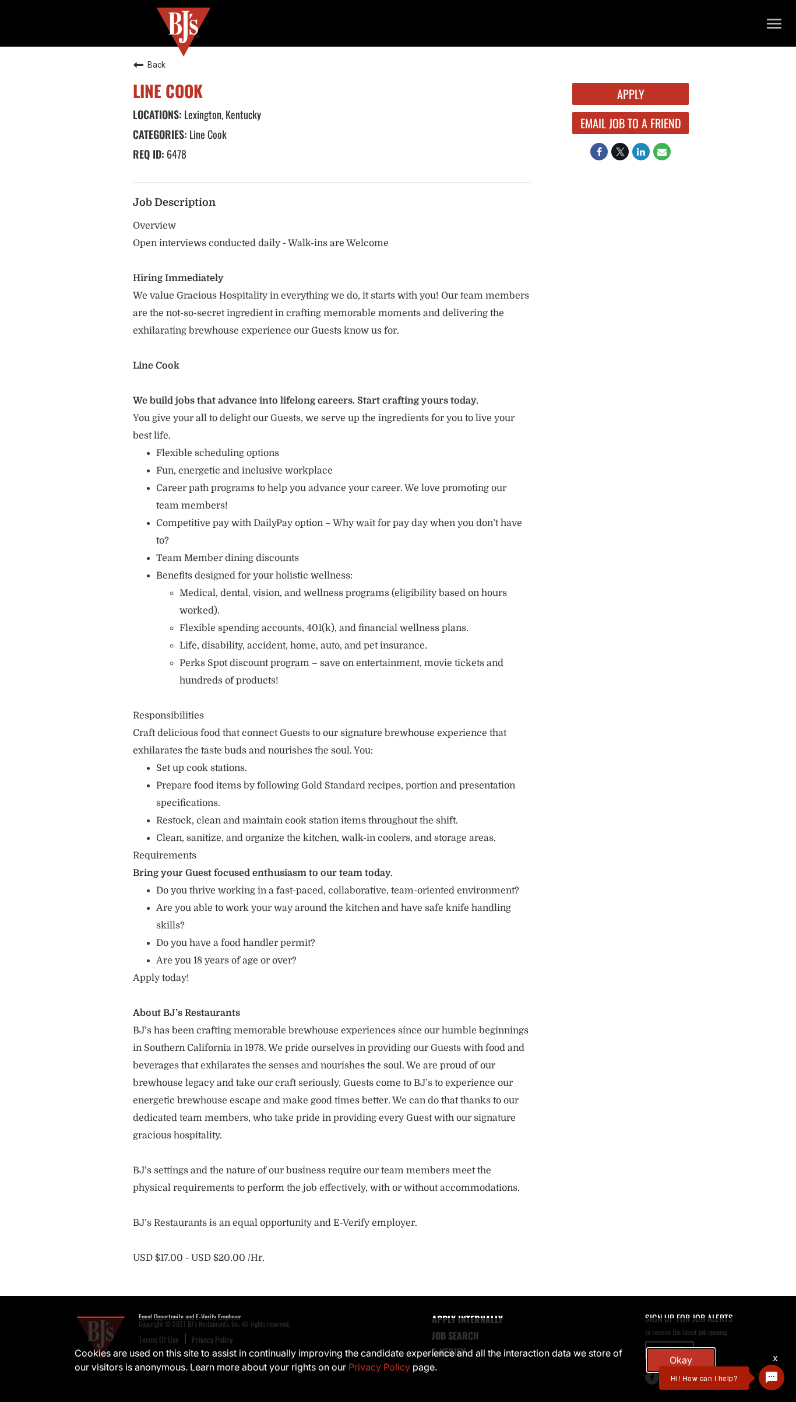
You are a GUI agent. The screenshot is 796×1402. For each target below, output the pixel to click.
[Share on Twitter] (620, 151)
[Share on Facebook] (599, 151)
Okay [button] (681, 1360)
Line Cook (207, 134)
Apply (630, 94)
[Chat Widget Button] (771, 1377)
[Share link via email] (661, 151)
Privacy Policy (379, 1367)
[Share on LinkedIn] (641, 151)
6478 (175, 154)
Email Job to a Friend (630, 123)
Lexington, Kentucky (221, 114)
